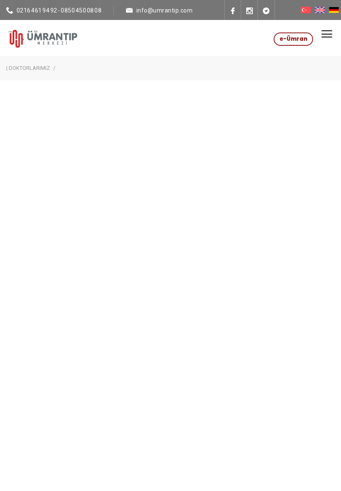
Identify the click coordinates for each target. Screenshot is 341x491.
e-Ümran (293, 39)
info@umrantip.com (164, 10)
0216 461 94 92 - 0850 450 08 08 (59, 10)
